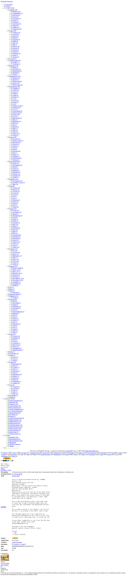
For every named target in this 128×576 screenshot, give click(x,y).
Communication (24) (15, 60)
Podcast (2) (16, 48)
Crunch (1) (16, 193)
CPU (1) (15, 369)
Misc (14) (15, 184)
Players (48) (16, 46)
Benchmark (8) (17, 364)
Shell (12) (15, 379)
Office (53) (12, 334)
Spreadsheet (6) (17, 348)
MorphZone (12, 442)
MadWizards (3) (17, 71)
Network (66, 454)
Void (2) (15, 74)
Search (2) (16, 201)
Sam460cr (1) (16, 282)
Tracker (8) (16, 57)
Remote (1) (16, 313)
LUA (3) (15, 116)
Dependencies (57, 453)
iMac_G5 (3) (16, 271)
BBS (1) (15, 301)
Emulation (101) (13, 179)
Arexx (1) (15, 357)
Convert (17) (16, 191)
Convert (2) (16, 34)
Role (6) (15, 231)
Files (112, 453)
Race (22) (15, 229)
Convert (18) (16, 252)
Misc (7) (15, 257)
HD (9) (15, 149)
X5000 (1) (16, 177)
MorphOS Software (14, 444)
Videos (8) (12, 397)
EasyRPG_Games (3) (19, 182)
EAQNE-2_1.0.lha (6, 470)
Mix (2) (15, 44)
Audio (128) (12, 30)
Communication (34, 453)
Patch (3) (15, 226)
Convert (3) (16, 388)
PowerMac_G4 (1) (18, 280)
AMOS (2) (16, 90)
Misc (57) (12, 290)
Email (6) (15, 304)
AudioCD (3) (16, 32)
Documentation (92, 453)
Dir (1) (15, 196)
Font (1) (15, 392)
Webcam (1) (16, 160)
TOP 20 (8, 6)
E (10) (14, 104)
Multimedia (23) (13, 296)
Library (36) (16, 83)
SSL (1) (15, 322)
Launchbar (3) (17, 18)
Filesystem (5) (17, 308)
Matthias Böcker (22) (15, 421)
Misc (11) (15, 393)
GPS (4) (15, 147)
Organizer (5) (16, 343)
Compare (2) (16, 386)
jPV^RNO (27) (13, 414)
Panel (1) (15, 20)
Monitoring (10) (17, 374)
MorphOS (69, 451)
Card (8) (15, 217)
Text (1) (15, 205)
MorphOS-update (45, 454)
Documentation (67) (14, 161)
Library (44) (16, 114)
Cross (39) (16, 100)
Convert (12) (16, 336)
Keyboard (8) (16, 151)
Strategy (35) (16, 242)
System (109, 454)
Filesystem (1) (17, 142)
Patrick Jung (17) (14, 432)
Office (75, 454)
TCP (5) (15, 325)
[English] (3, 1)
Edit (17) (15, 390)
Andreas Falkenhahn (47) (16, 409)
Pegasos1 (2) (16, 275)
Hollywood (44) (17, 81)
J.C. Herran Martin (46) (15, 411)
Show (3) (15, 203)
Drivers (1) (16, 36)
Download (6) (17, 303)
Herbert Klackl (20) (14, 423)
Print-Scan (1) (17, 345)
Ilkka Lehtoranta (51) (15, 407)
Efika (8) (15, 167)
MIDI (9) (15, 41)
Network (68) (13, 299)
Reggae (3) (16, 378)
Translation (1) (17, 381)
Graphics (3, 454)
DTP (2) (15, 339)
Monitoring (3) (17, 121)
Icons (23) (15, 17)
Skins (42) (16, 25)
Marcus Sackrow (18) (15, 428)
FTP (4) (15, 310)
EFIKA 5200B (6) (18, 268)
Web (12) (15, 331)
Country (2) (16, 367)
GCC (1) (15, 109)
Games (120, 453)
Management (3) (17, 118)
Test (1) (15, 327)
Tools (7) (15, 55)
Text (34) (11, 385)
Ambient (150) (13, 10)
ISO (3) (11, 287)
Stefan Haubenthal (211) (16, 400)
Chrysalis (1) (12, 58)
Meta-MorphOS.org (14, 439)
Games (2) (16, 168)
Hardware (13, 454)
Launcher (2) (16, 222)
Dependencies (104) (14, 76)
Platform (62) (16, 228)
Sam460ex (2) (17, 283)
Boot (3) (15, 365)
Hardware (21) (13, 266)
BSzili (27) (12, 416)
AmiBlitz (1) (16, 88)
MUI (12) (15, 123)
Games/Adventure (17, 542)
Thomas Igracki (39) (15, 413)
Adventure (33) (17, 212)
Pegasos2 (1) (16, 276)
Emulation (103, 453)
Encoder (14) (16, 39)
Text (116, 454)
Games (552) (13, 208)
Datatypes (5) (16, 78)
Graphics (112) (13, 249)
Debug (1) (16, 102)
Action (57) (16, 210)
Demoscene (46, 453)
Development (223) (14, 86)
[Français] (10, 1)
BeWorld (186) (13, 402)
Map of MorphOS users (15, 440)
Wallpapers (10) (17, 29)
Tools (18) (16, 207)
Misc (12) (15, 43)
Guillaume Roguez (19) (15, 425)
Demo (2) (15, 219)
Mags (28, 454)
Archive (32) (16, 188)
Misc (34, 454)
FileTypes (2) (16, 15)
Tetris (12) (16, 243)
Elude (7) (15, 67)
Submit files (9, 4)
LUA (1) (15, 358)
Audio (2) (15, 95)
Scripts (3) (12, 355)
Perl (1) (15, 125)
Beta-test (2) (16, 292)
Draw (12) (16, 254)
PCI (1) (15, 153)
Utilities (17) (16, 27)
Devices (81, 453)
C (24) (14, 99)
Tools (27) (16, 263)
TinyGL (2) (16, 261)
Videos (13, 456)
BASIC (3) (16, 97)
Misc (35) (15, 224)
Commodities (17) (18, 13)
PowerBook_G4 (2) (18, 278)
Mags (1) (11, 289)
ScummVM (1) (17, 235)
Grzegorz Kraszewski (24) (16, 418)
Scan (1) (15, 317)
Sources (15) (16, 133)
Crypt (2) (15, 194)
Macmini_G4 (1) (17, 273)
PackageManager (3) (18, 311)
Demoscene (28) (13, 65)
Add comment (5, 565)
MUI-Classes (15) (18, 85)
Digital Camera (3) (18, 140)
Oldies (83, 454)
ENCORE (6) (17, 69)
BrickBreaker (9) (17, 215)
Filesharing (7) (17, 306)
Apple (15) (16, 163)
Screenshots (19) (14, 353)
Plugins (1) (16, 376)
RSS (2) (15, 315)
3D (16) (15, 250)
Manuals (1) (16, 170)
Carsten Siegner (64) (15, 406)
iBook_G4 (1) (17, 270)
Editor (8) (15, 37)
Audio (14, 453)
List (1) (15, 198)
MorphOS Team (13, 437)
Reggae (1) (16, 126)
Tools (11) (15, 135)
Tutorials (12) (16, 175)
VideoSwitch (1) (17, 158)
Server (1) (15, 320)
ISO (22, 454)
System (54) (12, 362)
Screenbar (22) (17, 24)
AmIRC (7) (16, 62)
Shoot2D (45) (16, 236)
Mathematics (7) (17, 256)
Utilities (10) (16, 383)
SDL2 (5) (15, 132)
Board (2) (15, 214)
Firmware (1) (16, 371)
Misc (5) (15, 119)
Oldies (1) (12, 352)
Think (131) (16, 247)
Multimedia (57, 454)
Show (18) (16, 259)
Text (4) (15, 245)
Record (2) (16, 50)
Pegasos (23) (16, 174)
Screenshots (92, 454)
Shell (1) (15, 360)
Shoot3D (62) (16, 238)
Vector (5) (15, 264)
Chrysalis (23, 453)
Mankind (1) (16, 72)
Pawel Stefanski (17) (15, 430)
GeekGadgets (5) (17, 111)
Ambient (4, 453)
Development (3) (17, 165)
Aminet (11, 446)
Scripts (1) (16, 297)
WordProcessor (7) (18, 350)
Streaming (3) (16, 324)
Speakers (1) (16, 156)
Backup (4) (16, 189)
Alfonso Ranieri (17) (15, 434)
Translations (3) (13, 395)
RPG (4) (15, 233)
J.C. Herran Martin (17, 474)
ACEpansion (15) (18, 181)
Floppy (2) (16, 146)
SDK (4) (15, 130)
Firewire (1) (16, 144)
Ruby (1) (15, 128)
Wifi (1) (15, 332)
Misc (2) (15, 372)
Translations (4, 456)
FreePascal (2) (17, 107)
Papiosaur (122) (13, 404)
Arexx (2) (15, 92)
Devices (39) (12, 137)
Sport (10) (15, 240)
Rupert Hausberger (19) (15, 427)
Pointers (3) (16, 22)
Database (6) (16, 338)
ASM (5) (15, 93)
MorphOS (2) (16, 172)
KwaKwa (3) (16, 64)
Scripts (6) (16, 51)
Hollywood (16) (17, 112)
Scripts (101, 454)
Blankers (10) (16, 11)
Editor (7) (15, 221)
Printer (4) (15, 154)
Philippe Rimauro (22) (15, 420)
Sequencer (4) (17, 53)
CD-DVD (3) (16, 139)
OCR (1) (15, 341)
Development (70, 453)
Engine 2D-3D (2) (18, 106)
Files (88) (12, 186)
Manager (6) (16, 200)
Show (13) (16, 346)
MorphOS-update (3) (15, 294)
